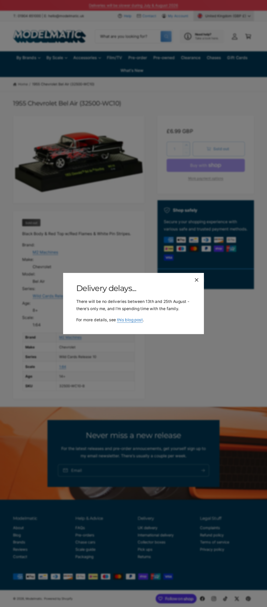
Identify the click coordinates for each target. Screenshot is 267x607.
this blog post (130, 319)
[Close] (196, 280)
